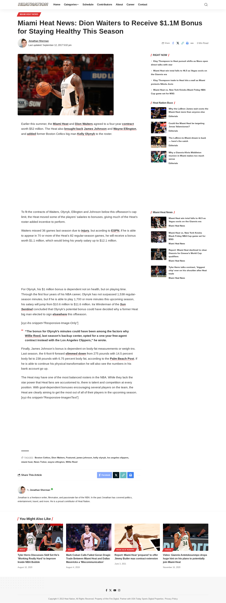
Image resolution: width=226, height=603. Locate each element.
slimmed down (75, 353)
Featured (70, 457)
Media (22, 550)
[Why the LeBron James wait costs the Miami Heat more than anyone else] (158, 113)
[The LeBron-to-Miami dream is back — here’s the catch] (158, 142)
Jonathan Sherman (38, 41)
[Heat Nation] (33, 5)
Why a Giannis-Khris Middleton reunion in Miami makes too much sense (186, 155)
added (31, 133)
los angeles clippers (117, 457)
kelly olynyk (99, 457)
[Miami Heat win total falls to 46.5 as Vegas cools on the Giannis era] (158, 222)
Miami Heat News (29, 14)
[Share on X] (178, 43)
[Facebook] (106, 590)
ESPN (115, 230)
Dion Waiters (84, 123)
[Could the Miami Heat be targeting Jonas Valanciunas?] (158, 127)
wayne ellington (56, 462)
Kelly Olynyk (86, 133)
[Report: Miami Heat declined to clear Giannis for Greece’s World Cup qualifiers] (158, 254)
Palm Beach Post (122, 358)
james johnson (84, 457)
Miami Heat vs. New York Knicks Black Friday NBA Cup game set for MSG (187, 236)
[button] (206, 4)
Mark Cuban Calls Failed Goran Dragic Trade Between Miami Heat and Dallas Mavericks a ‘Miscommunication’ (88, 558)
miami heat (27, 462)
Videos (168, 550)
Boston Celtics (42, 457)
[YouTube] (115, 590)
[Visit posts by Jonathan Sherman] (22, 43)
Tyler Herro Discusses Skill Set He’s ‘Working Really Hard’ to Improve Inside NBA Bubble (38, 558)
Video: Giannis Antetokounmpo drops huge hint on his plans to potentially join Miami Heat (185, 558)
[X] (110, 590)
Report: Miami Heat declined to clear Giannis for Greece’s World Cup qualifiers (188, 253)
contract (128, 123)
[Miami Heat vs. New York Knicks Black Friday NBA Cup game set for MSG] (158, 237)
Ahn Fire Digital (112, 599)
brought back (73, 128)
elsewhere (60, 314)
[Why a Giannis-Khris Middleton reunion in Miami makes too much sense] (158, 156)
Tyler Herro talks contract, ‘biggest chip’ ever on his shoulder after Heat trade (188, 270)
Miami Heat (60, 123)
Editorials (173, 116)
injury (85, 230)
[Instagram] (119, 590)
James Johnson (95, 128)
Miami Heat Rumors (125, 550)
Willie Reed (33, 335)
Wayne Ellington (124, 128)
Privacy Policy (171, 599)
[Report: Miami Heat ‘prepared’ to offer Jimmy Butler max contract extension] (137, 537)
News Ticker (40, 462)
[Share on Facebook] (173, 43)
